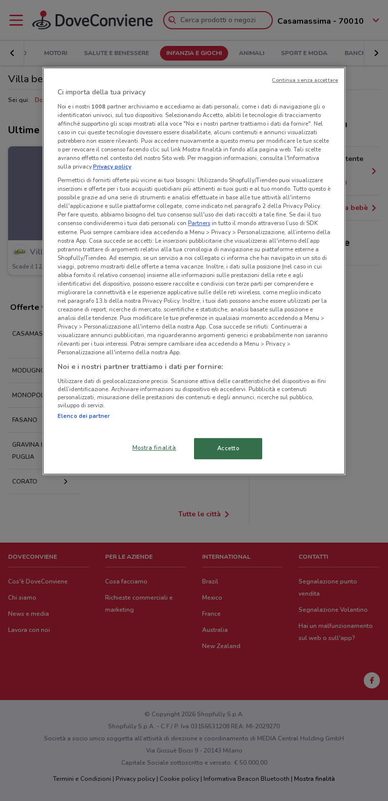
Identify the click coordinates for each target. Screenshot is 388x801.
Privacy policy (112, 167)
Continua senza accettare (305, 80)
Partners (199, 223)
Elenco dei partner (84, 416)
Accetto (228, 448)
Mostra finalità (154, 448)
